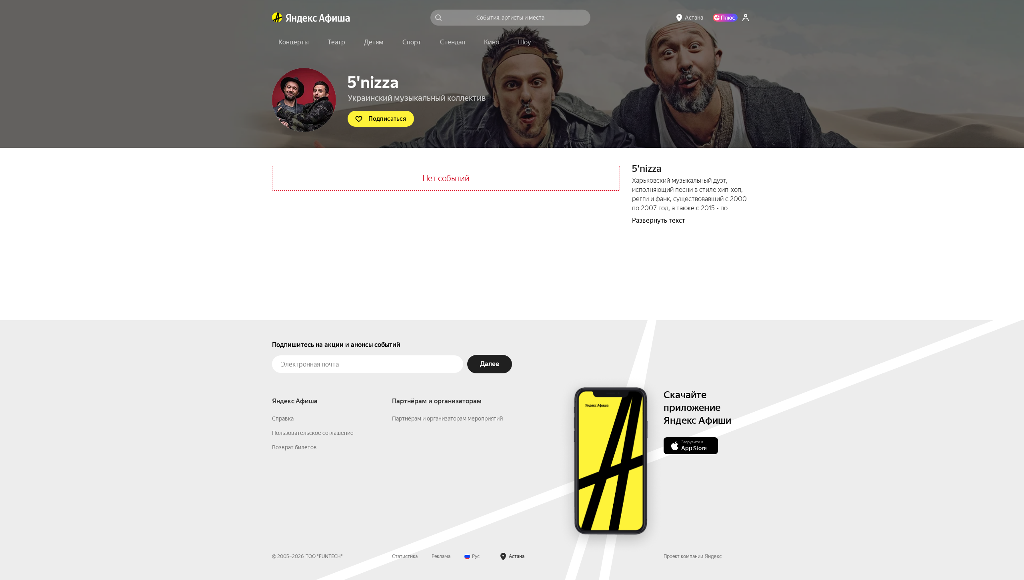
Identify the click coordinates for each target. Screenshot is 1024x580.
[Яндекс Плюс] (725, 18)
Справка (283, 418)
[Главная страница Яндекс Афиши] (277, 17)
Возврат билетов (294, 447)
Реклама (441, 556)
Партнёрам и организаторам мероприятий (447, 418)
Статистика (405, 556)
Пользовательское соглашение (313, 433)
